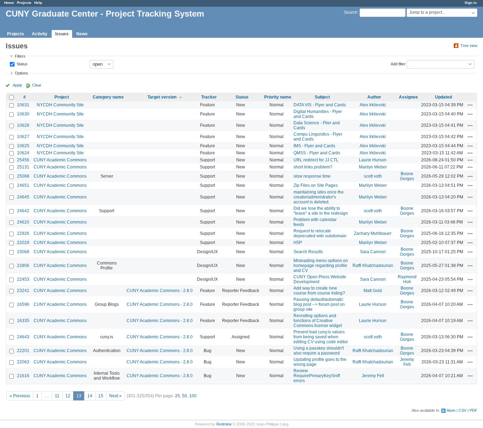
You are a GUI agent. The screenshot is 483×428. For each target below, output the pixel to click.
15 (100, 395)
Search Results (308, 251)
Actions (470, 105)
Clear (36, 85)
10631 (23, 104)
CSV (462, 410)
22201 (23, 350)
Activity (39, 33)
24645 (23, 197)
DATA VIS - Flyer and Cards (319, 104)
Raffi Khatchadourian (373, 265)
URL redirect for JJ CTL (315, 159)
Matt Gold (372, 290)
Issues (62, 33)
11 (57, 395)
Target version (161, 97)
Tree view (468, 45)
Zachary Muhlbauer (372, 233)
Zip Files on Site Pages (315, 185)
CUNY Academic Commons (60, 159)
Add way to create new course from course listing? (319, 291)
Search (350, 12)
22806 (23, 265)
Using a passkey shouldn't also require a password (318, 351)
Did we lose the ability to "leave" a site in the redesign (320, 211)
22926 (23, 233)
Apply (17, 85)
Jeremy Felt (407, 362)
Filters (20, 56)
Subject (322, 97)
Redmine (224, 424)
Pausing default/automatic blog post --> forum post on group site (319, 304)
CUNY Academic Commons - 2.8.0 (160, 290)
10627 (23, 136)
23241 (23, 290)
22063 (23, 361)
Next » (115, 395)
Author (374, 97)
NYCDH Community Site (60, 104)
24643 (23, 336)
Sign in (471, 3)
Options (21, 73)
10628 (23, 125)
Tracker (209, 97)
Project (61, 97)
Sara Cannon (373, 251)
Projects (24, 3)
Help (38, 3)
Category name (108, 97)
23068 (23, 251)
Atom (451, 410)
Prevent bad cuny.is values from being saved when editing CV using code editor (320, 336)
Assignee (408, 97)
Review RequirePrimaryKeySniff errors (316, 375)
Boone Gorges (407, 176)
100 (193, 395)
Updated (443, 97)
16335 (23, 320)
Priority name (277, 97)
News (82, 33)
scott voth (373, 176)
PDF (473, 410)
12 (67, 395)
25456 (23, 159)
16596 (23, 304)
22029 (23, 242)
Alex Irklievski (373, 104)
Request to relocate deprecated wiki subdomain (320, 233)
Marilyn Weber (373, 167)
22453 (23, 279)
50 (184, 395)
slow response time (312, 176)
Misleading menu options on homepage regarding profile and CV (320, 265)
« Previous (20, 395)
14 (89, 395)
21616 (23, 375)
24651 (23, 185)
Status (22, 63)
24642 (23, 210)
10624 (23, 152)
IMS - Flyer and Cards (314, 145)
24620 (23, 222)
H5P (297, 242)
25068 (23, 176)
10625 (23, 145)
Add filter (398, 63)
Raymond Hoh (407, 279)
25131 (23, 167)
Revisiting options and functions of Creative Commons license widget (317, 320)
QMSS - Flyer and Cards (316, 152)
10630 (23, 114)
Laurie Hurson (372, 159)
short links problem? (312, 167)
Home (9, 3)
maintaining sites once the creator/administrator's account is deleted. (318, 197)
